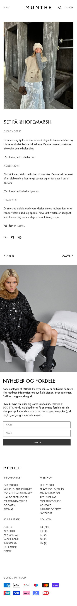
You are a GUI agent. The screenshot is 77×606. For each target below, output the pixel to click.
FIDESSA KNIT (12, 165)
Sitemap (8, 509)
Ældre (66, 255)
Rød (21, 191)
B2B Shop (9, 531)
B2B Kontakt (12, 535)
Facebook (10, 547)
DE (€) (43, 535)
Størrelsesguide (50, 501)
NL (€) (43, 539)
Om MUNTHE (11, 485)
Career (8, 527)
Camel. (21, 225)
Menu (7, 7)
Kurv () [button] (68, 7)
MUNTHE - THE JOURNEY (18, 489)
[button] (60, 7)
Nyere (10, 255)
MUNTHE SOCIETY (50, 509)
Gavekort (46, 513)
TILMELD (37, 442)
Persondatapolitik (15, 501)
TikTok (8, 551)
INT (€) (43, 531)
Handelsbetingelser (16, 497)
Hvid (22, 157)
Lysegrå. (34, 191)
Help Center (47, 485)
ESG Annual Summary (18, 493)
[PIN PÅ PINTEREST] (20, 237)
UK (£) (43, 543)
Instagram (10, 543)
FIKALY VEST (11, 200)
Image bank (11, 539)
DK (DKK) (45, 527)
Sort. (33, 157)
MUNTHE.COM (18, 577)
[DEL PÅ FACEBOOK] (13, 237)
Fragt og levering (52, 489)
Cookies (9, 505)
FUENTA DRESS (12, 131)
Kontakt (45, 505)
